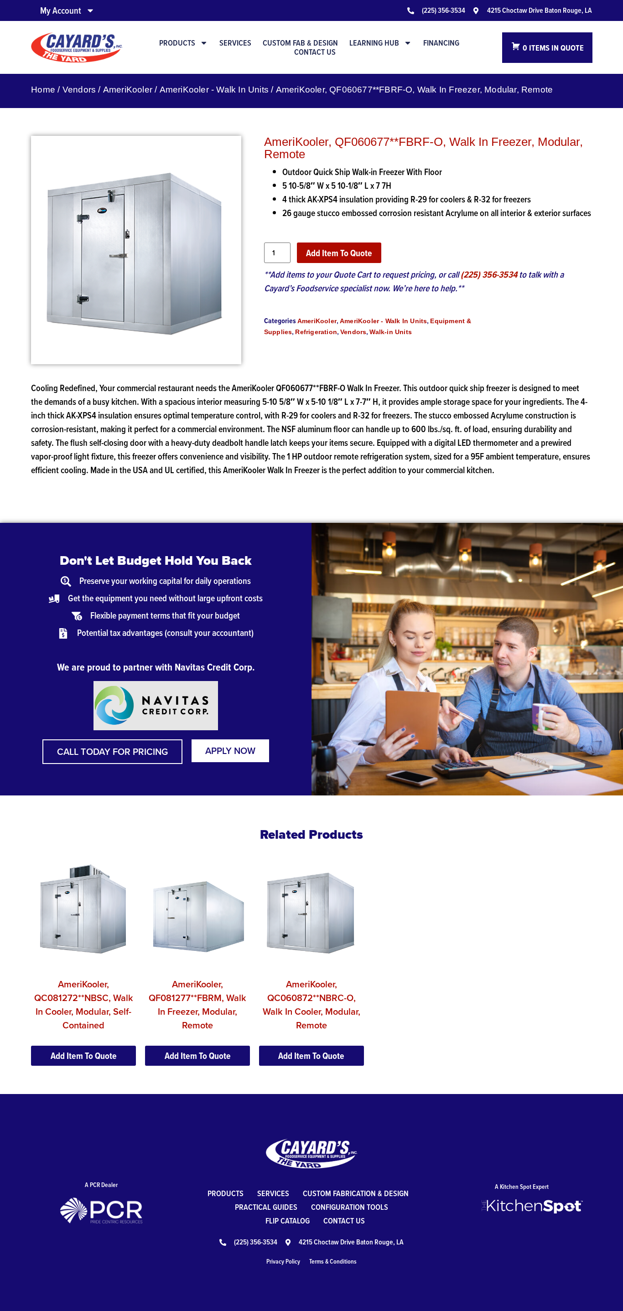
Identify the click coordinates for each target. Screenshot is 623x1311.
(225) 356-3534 (489, 274)
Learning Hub (374, 42)
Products (177, 42)
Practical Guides (266, 1207)
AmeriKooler (127, 89)
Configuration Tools (349, 1207)
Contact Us (315, 52)
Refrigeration (316, 331)
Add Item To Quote (339, 253)
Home (43, 89)
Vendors (79, 89)
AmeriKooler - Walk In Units (214, 89)
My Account (60, 10)
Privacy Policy (283, 1261)
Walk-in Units (390, 331)
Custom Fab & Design (300, 42)
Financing (441, 42)
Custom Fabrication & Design (356, 1193)
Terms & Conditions (333, 1261)
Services (235, 42)
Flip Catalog (287, 1220)
